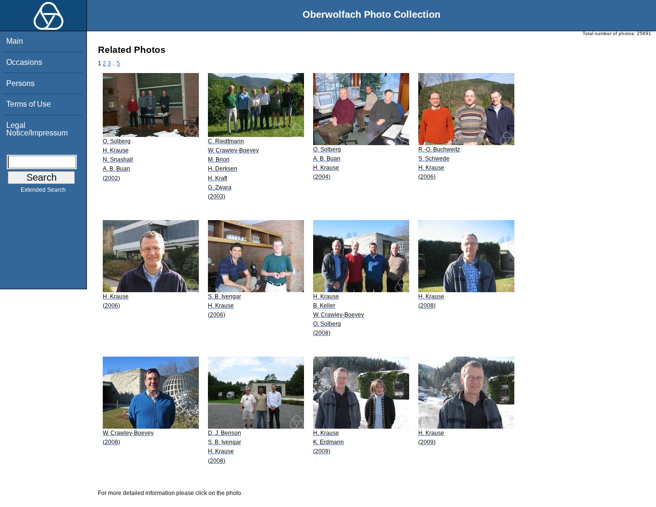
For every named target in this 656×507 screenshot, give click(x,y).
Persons (20, 83)
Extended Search (43, 190)
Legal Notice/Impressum (37, 129)
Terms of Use (28, 104)
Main (14, 41)
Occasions (24, 62)
